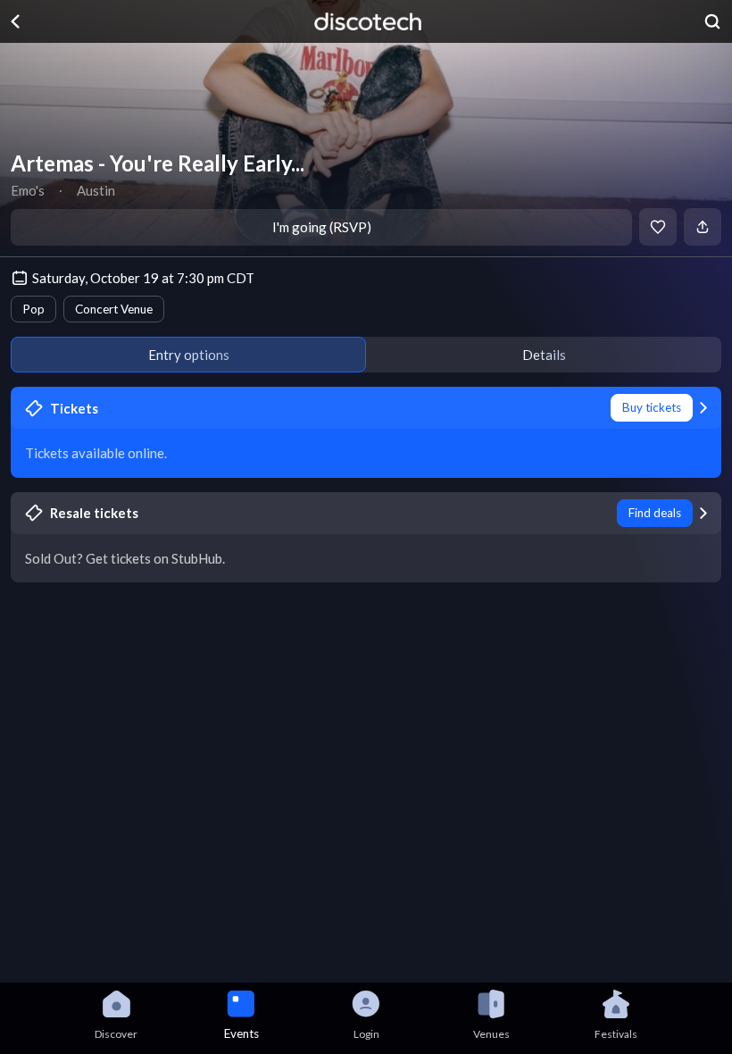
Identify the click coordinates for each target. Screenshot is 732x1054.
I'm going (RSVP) (321, 227)
